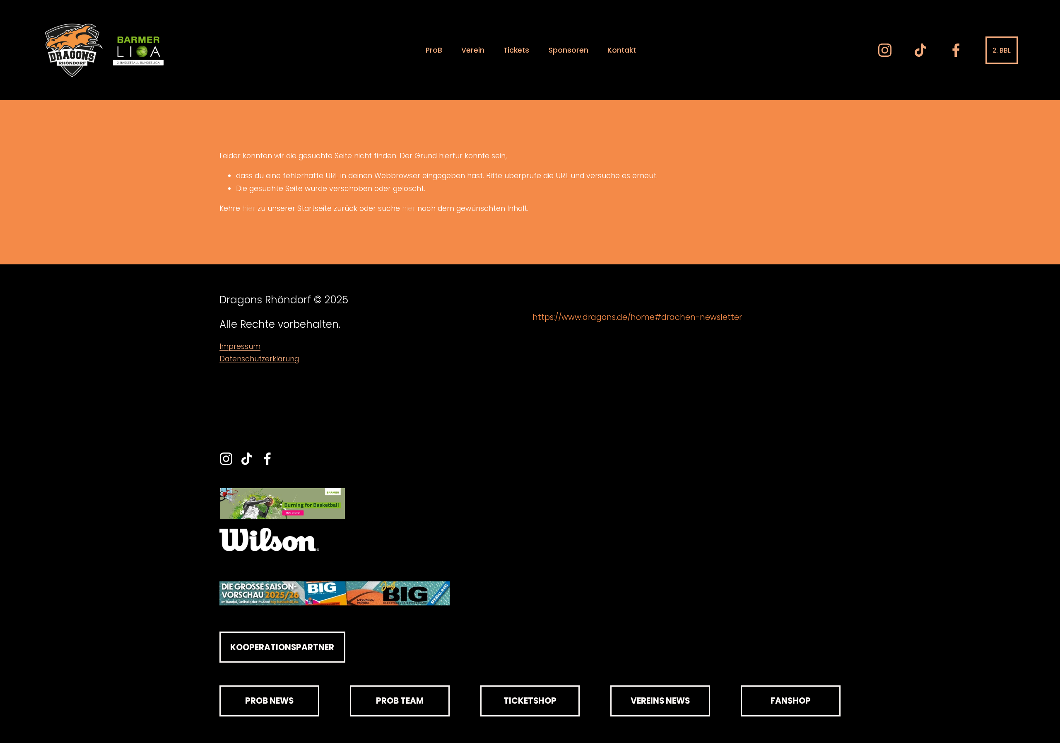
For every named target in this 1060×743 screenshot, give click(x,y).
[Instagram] (885, 50)
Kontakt (621, 50)
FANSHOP (791, 701)
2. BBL (1002, 50)
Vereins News (660, 701)
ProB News (269, 701)
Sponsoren (568, 50)
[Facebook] (956, 50)
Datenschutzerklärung (259, 359)
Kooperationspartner (282, 647)
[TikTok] (920, 50)
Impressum (239, 346)
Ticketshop (530, 701)
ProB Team (400, 701)
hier (248, 208)
